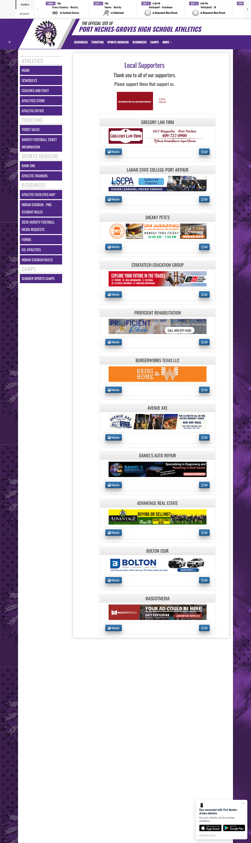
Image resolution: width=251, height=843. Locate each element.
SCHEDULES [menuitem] (81, 42)
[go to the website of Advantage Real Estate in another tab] (158, 517)
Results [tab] (25, 13)
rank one (28, 165)
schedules (29, 80)
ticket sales (31, 129)
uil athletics (31, 249)
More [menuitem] (166, 42)
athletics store (33, 100)
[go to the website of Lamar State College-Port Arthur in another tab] (158, 183)
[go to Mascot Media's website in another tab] (144, 101)
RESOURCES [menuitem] (139, 42)
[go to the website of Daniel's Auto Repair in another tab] (158, 469)
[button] (65, 9)
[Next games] (247, 9)
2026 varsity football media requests (38, 225)
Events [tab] (25, 4)
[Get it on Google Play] (234, 828)
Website (115, 152)
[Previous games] (37, 9)
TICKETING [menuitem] (97, 42)
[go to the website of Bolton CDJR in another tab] (158, 564)
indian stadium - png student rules (36, 208)
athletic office (33, 110)
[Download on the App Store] (210, 828)
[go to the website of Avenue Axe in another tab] (158, 421)
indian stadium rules (37, 259)
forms (26, 239)
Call (205, 152)
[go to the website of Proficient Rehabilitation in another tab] (158, 326)
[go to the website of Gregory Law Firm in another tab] (158, 135)
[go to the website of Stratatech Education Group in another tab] (158, 278)
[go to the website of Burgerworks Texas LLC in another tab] (158, 374)
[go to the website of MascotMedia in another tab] (158, 612)
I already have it (207, 835)
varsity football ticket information (39, 143)
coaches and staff (35, 90)
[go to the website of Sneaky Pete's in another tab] (158, 231)
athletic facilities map (38, 194)
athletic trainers (35, 175)
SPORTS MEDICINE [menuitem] (118, 42)
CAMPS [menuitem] (154, 42)
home (26, 70)
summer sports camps (38, 278)
